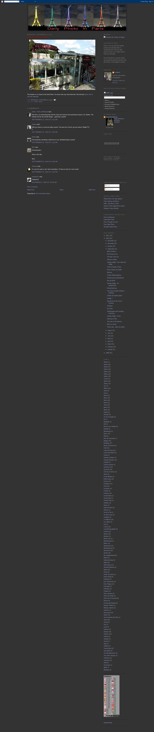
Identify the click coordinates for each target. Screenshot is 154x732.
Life (105, 524)
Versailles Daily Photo (110, 227)
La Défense (107, 519)
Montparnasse (108, 548)
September (111, 249)
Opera (105, 569)
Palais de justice (109, 574)
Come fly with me (111, 117)
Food (105, 486)
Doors (105, 474)
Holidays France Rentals (111, 208)
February (110, 347)
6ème (105, 402)
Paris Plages (107, 584)
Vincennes (107, 665)
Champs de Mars (109, 457)
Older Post (92, 190)
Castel (106, 455)
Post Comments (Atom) (43, 193)
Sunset (106, 641)
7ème (105, 405)
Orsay (105, 572)
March (110, 344)
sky (105, 624)
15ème (106, 374)
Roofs (105, 615)
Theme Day (107, 648)
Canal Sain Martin (109, 452)
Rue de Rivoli (111, 280)
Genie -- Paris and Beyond (40, 112)
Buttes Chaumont (109, 445)
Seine (40, 101)
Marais (106, 534)
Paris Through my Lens (111, 222)
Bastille (106, 429)
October (110, 246)
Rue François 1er (112, 254)
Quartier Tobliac (108, 605)
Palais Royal (107, 577)
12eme (106, 367)
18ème (106, 381)
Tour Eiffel (107, 651)
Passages (107, 586)
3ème (105, 395)
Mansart (109, 272)
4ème (105, 398)
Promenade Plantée (110, 603)
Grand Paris (107, 498)
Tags (105, 643)
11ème (106, 364)
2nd (105, 393)
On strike (110, 308)
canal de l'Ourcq (108, 450)
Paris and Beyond (109, 217)
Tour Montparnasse (109, 653)
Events (106, 481)
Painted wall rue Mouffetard (115, 278)
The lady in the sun (113, 257)
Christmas (107, 467)
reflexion (106, 610)
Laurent (117, 72)
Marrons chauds (112, 259)
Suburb (106, 636)
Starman (34, 166)
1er (105, 386)
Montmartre (107, 546)
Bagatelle (106, 422)
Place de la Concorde (110, 598)
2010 (107, 238)
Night (105, 562)
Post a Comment (32, 187)
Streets (106, 634)
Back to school (111, 324)
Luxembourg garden (110, 529)
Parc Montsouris (109, 581)
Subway (106, 639)
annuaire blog (108, 722)
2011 (107, 235)
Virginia (34, 124)
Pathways (107, 588)
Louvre (106, 527)
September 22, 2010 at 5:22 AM (45, 142)
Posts (108, 185)
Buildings (106, 443)
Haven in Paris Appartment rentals (114, 206)
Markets (106, 536)
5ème (36, 101)
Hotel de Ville (108, 507)
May (109, 338)
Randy (34, 137)
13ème (106, 369)
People (106, 591)
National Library (108, 560)
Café (105, 448)
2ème (105, 390)
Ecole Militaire (108, 476)
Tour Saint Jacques (109, 655)
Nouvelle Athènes (109, 567)
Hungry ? (110, 298)
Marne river (107, 538)
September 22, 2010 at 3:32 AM (45, 119)
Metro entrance (111, 251)
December (111, 241)
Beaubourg (107, 431)
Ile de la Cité (107, 512)
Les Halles (107, 522)
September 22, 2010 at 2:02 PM (45, 172)
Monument (107, 550)
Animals (106, 414)
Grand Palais (108, 495)
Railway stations (109, 608)
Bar (105, 424)
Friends (106, 491)
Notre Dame (107, 565)
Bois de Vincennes (109, 438)
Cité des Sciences (109, 472)
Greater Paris (108, 500)
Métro (105, 543)
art (104, 419)
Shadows (110, 306)
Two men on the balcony (114, 321)
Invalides (106, 517)
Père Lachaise (108, 593)
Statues (106, 631)
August (110, 330)
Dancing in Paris (112, 319)
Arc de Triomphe (109, 417)
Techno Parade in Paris (114, 267)
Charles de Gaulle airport (114, 295)
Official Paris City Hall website (113, 199)
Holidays (106, 503)
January (110, 349)
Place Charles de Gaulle (114, 269)
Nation (106, 557)
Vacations (107, 660)
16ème (106, 376)
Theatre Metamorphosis (38, 37)
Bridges (106, 441)
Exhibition (107, 484)
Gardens (106, 493)
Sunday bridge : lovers (114, 316)
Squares (106, 629)
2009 (107, 353)
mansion (106, 531)
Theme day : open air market (116, 327)
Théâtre (106, 646)
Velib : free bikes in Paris (111, 203)
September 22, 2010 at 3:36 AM (45, 132)
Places (106, 600)
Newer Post (30, 190)
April (109, 341)
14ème (106, 371)
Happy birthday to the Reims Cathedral (119, 120)
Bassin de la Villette (110, 426)
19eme (106, 383)
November (111, 243)
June (109, 336)
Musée (106, 553)
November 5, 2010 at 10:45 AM (44, 182)
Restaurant (107, 612)
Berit (33, 147)
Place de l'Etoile (108, 596)
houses (106, 510)
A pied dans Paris (109, 219)
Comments (109, 189)
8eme (105, 407)
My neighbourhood (109, 555)
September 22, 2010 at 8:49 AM (45, 161)
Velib (105, 662)
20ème (106, 388)
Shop (105, 622)
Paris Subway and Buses (111, 201)
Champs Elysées (109, 460)
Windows (106, 670)
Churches (106, 469)
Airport (106, 412)
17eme (106, 379)
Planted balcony (112, 288)
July (109, 333)
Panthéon (106, 579)
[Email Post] (54, 99)
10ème (106, 362)
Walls (105, 667)
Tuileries (106, 658)
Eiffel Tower (107, 479)
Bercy (105, 433)
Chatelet (106, 462)
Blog (105, 436)
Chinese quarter (108, 464)
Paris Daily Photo (109, 224)
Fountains (107, 488)
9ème (105, 410)
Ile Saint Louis (108, 515)
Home (61, 190)
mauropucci (35, 176)
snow (105, 627)
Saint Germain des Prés (111, 617)
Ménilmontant (108, 541)
